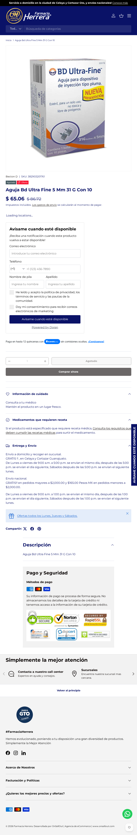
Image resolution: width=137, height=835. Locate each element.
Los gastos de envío (44, 204)
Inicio (9, 40)
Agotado (91, 361)
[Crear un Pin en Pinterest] (39, 528)
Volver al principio (68, 690)
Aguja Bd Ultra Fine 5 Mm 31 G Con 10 (35, 40)
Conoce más (120, 2)
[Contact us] (127, 814)
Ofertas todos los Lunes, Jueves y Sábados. (47, 516)
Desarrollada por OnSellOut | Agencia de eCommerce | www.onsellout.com (74, 826)
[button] (121, 16)
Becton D (12, 176)
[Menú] (129, 16)
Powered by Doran (45, 327)
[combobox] (68, 28)
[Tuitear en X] (25, 528)
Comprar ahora (68, 371)
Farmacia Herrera (23, 826)
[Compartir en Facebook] (32, 528)
